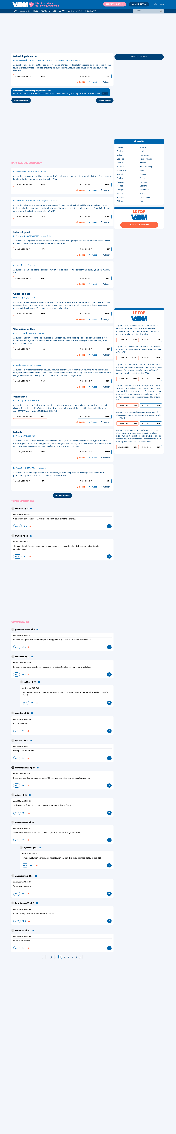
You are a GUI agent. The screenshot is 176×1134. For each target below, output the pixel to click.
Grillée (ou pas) (21, 294)
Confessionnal (75, 11)
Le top (62, 11)
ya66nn (27, 682)
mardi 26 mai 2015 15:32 (21, 542)
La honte (17, 432)
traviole (18, 536)
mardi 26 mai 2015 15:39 (22, 515)
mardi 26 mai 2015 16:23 (22, 774)
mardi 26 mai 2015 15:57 (21, 636)
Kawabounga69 (22, 903)
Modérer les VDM (139, 4)
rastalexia (19, 657)
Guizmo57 (19, 931)
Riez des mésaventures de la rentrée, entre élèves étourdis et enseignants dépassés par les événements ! (60, 92)
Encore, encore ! (62, 495)
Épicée (35, 11)
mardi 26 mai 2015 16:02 (22, 663)
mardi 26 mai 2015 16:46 (22, 937)
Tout (15, 11)
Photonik (19, 509)
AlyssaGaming (21, 876)
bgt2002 (19, 741)
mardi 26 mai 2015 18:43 (30, 854)
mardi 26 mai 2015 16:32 (22, 828)
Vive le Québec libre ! (24, 329)
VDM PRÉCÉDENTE (21, 101)
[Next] (43, 957)
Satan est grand (21, 232)
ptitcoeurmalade (22, 630)
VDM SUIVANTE (105, 101)
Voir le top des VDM (139, 225)
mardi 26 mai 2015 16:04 (22, 719)
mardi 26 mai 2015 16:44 (22, 909)
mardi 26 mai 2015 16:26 (22, 801)
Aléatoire (25, 11)
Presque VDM (91, 11)
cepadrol (19, 713)
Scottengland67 (22, 768)
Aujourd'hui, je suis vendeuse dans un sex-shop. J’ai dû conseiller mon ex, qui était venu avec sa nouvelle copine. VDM (138, 415)
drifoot (18, 795)
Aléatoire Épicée (48, 11)
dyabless (28, 848)
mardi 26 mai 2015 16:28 (30, 688)
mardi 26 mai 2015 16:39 (22, 882)
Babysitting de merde (25, 56)
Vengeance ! (20, 397)
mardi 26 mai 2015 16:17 (21, 747)
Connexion (159, 4)
